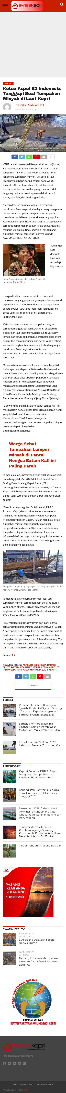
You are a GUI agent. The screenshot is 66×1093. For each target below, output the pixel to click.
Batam (15, 667)
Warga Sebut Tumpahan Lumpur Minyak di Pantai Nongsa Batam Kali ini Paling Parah (32, 454)
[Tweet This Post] (22, 155)
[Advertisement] (33, 42)
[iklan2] (28, 915)
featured (26, 667)
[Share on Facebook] (15, 155)
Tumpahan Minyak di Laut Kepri (35, 670)
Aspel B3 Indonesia (34, 665)
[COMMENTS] (50, 155)
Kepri (36, 667)
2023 (26, 1090)
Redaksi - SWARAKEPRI (31, 105)
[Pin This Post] (36, 155)
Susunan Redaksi (22, 1084)
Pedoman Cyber (44, 1084)
